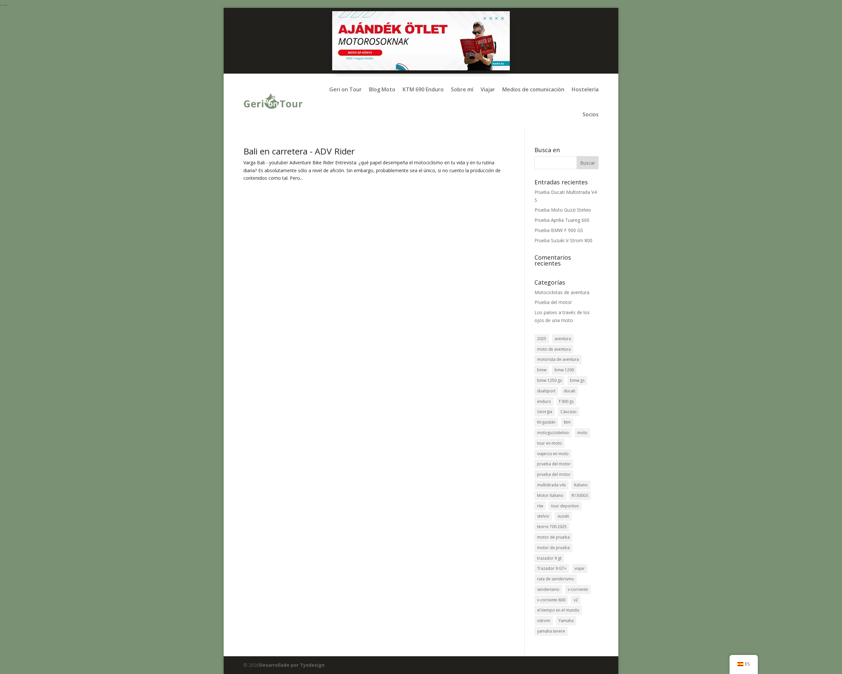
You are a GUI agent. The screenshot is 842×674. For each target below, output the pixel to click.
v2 (576, 600)
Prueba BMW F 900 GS (558, 230)
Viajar (488, 89)
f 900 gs (566, 401)
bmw (541, 370)
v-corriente (578, 589)
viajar (580, 568)
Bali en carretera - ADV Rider (299, 151)
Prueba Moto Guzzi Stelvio (562, 210)
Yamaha (566, 620)
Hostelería (585, 89)
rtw (540, 506)
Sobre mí (462, 89)
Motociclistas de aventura (561, 292)
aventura (563, 338)
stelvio (543, 516)
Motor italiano (550, 495)
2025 (541, 338)
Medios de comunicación (533, 89)
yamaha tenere (551, 631)
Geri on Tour (345, 89)
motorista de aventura (558, 359)
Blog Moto (382, 89)
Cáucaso (568, 411)
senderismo (548, 589)
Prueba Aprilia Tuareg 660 (561, 220)
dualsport (546, 391)
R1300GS (580, 495)
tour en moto (549, 443)
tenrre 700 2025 (552, 526)
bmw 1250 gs (549, 380)
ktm (567, 422)
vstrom (543, 620)
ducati (569, 391)
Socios (590, 114)
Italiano (581, 485)
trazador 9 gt (549, 558)
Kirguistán (546, 422)
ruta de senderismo (555, 579)
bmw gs (577, 380)
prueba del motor (554, 464)
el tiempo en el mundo (558, 610)
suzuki (563, 516)
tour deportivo (565, 506)
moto (582, 432)
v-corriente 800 (551, 600)
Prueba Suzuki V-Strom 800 (563, 240)
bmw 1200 (564, 370)
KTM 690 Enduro (423, 89)
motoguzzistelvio (553, 432)
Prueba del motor (553, 302)
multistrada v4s (551, 485)
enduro (544, 401)
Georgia (544, 411)
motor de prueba (553, 537)
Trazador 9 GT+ (551, 568)
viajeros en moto (553, 453)
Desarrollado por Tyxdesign (292, 665)
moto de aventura (554, 349)
